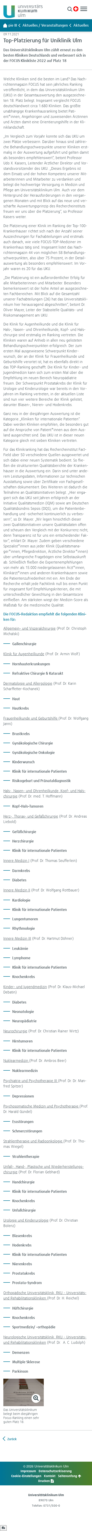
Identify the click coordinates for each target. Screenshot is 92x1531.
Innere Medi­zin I (16, 860)
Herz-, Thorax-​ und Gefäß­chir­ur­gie (30, 816)
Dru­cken (44, 1481)
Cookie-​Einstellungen (26, 1476)
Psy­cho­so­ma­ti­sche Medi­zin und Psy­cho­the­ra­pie (41, 1106)
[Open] (3, 1528)
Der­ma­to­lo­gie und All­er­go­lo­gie (27, 683)
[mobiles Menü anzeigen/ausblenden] (83, 8)
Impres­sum (28, 1471)
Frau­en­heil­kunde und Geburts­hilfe (31, 718)
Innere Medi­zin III (17, 938)
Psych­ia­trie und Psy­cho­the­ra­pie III (30, 1080)
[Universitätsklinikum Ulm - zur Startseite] (5, 25)
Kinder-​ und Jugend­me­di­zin (25, 987)
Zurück (11, 1439)
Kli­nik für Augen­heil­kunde (23, 654)
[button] (69, 9)
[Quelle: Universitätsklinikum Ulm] (23, 1392)
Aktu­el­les (81, 25)
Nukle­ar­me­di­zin (16, 1060)
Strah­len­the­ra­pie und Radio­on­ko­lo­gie (33, 1141)
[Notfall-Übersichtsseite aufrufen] (75, 8)
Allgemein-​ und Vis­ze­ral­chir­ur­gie (29, 628)
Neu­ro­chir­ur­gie (15, 1031)
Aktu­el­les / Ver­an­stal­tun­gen (45, 25)
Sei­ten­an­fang (68, 1476)
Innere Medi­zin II (16, 890)
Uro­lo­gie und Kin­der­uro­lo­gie (25, 1220)
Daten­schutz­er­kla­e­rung (55, 1471)
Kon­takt (49, 1476)
